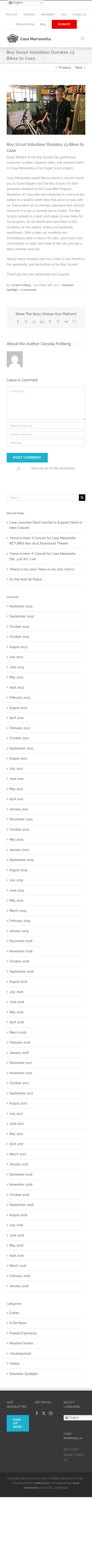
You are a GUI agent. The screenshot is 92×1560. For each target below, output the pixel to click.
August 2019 (18, 870)
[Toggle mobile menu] (83, 38)
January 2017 (18, 1164)
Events (14, 1313)
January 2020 (19, 850)
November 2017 (20, 1073)
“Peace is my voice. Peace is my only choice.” (42, 569)
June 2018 (16, 1002)
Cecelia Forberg (20, 285)
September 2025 (21, 616)
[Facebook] (37, 1413)
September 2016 (21, 1205)
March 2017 (17, 1154)
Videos (14, 1363)
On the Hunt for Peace (25, 579)
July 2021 (16, 768)
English (17, 2)
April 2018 (16, 1022)
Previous (65, 67)
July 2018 (16, 992)
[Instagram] (50, 1413)
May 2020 (16, 839)
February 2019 (19, 920)
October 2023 (19, 636)
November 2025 (21, 606)
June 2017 (16, 1123)
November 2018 (20, 951)
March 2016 (17, 1265)
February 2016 (19, 1276)
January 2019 (19, 931)
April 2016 (16, 1255)
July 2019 (16, 880)
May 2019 (16, 900)
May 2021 (16, 789)
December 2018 (20, 941)
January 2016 (19, 1286)
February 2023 (19, 697)
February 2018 (19, 1042)
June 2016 (16, 1235)
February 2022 (19, 728)
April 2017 (16, 1144)
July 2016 (16, 1225)
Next (78, 67)
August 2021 (18, 758)
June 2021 (16, 778)
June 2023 (16, 667)
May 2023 (16, 677)
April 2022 (16, 718)
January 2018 (19, 1052)
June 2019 (16, 890)
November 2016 (20, 1184)
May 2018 (16, 1012)
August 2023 (18, 647)
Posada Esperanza (23, 1333)
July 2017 (16, 1113)
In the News (18, 1323)
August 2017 (18, 1103)
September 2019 (21, 860)
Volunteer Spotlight (23, 1374)
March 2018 (17, 1032)
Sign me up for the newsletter (52, 468)
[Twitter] (44, 1413)
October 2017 (19, 1083)
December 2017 (20, 1063)
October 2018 (19, 961)
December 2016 (20, 1174)
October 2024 (19, 626)
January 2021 (18, 809)
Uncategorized (20, 1353)
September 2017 (21, 1093)
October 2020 (19, 829)
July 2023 (16, 657)
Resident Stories (21, 1343)
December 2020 (21, 819)
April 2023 (16, 687)
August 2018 (18, 981)
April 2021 (16, 799)
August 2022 (18, 708)
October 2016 (19, 1195)
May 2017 (16, 1134)
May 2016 (16, 1245)
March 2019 (17, 910)
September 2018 (21, 971)
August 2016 (18, 1215)
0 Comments (28, 289)
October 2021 (19, 738)
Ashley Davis (42, 1483)
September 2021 (21, 748)
